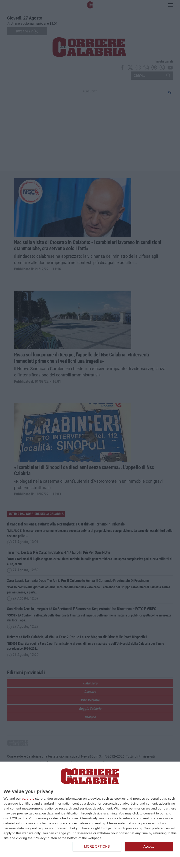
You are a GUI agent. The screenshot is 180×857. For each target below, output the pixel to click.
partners (28, 798)
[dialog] (90, 809)
